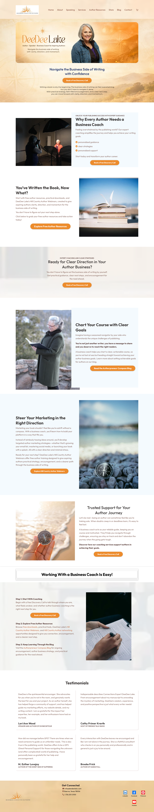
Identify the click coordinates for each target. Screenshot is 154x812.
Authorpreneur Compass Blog (37, 648)
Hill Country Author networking (58, 630)
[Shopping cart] (137, 10)
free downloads (30, 627)
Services (82, 9)
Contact (128, 9)
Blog (119, 9)
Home (51, 9)
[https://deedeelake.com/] (27, 10)
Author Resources (97, 9)
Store (111, 9)
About (60, 9)
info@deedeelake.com (73, 789)
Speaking (70, 9)
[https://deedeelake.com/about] (33, 796)
